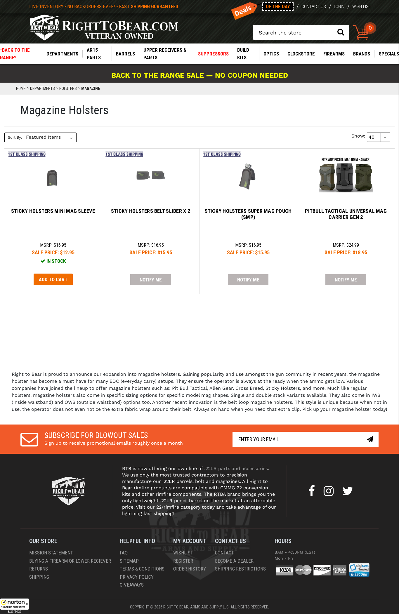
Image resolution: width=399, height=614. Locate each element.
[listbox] (50, 137)
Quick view (53, 170)
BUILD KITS (243, 53)
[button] (14, 606)
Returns (38, 569)
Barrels (125, 54)
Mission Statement (51, 553)
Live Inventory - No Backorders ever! (103, 6)
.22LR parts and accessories (236, 468)
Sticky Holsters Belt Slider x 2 (150, 211)
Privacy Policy (137, 577)
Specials (389, 54)
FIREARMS (334, 54)
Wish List (361, 6)
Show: (358, 136)
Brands (361, 54)
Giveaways (132, 585)
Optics (271, 54)
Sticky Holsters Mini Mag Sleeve (53, 211)
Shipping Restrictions (240, 569)
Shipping (39, 577)
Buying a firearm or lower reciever (70, 561)
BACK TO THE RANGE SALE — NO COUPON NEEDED (199, 75)
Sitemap (129, 561)
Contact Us (313, 6)
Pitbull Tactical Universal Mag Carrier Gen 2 (346, 214)
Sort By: (15, 137)
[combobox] (301, 32)
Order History (189, 569)
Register (183, 561)
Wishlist (183, 553)
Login (339, 6)
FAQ (124, 553)
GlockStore (301, 54)
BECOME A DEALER (234, 561)
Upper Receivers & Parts (164, 53)
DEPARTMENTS (62, 54)
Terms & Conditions (142, 569)
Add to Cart (53, 279)
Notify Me (151, 280)
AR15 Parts (94, 53)
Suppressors (213, 54)
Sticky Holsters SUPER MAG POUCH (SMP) (248, 214)
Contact (224, 553)
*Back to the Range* (15, 53)
